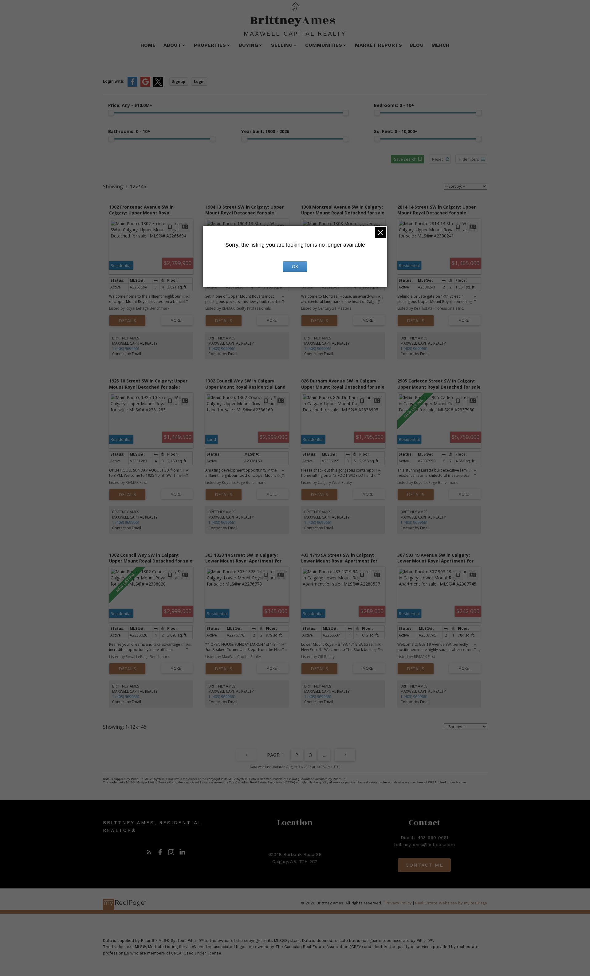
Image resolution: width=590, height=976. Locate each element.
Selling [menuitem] (282, 45)
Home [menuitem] (147, 45)
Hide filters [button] (469, 159)
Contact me (424, 865)
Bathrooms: (129, 131)
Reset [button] (437, 159)
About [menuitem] (172, 45)
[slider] (111, 113)
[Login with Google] (145, 85)
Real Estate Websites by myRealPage (451, 903)
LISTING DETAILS (127, 320)
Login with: (113, 81)
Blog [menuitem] (416, 45)
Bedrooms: (394, 105)
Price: (130, 105)
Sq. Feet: (396, 131)
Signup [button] (178, 81)
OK (295, 266)
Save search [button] (405, 159)
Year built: (265, 131)
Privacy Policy (399, 903)
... (324, 755)
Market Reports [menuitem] (378, 45)
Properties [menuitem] (210, 45)
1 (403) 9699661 (126, 348)
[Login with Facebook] (132, 85)
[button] (149, 852)
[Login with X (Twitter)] (158, 85)
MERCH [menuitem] (440, 45)
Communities (323, 45)
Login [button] (199, 81)
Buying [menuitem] (248, 45)
